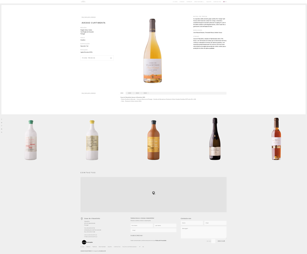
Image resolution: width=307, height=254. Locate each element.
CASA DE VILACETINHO (86, 251)
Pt (139, 246)
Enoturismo (198, 1)
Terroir (189, 1)
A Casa (175, 1)
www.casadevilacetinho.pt (90, 235)
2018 (145, 93)
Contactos (217, 1)
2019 (137, 93)
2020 (129, 93)
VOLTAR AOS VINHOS (89, 17)
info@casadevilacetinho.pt (90, 236)
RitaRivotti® (102, 251)
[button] (154, 193)
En (143, 246)
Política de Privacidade (160, 240)
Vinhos (182, 1)
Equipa (209, 1)
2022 (121, 93)
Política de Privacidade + (129, 246)
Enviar (221, 241)
